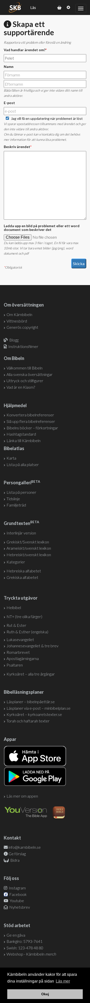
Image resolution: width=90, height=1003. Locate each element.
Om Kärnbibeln (19, 314)
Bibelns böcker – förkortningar (32, 427)
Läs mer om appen (22, 796)
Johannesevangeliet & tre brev (32, 645)
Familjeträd (16, 504)
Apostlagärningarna (22, 658)
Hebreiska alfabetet (23, 570)
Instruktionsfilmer (23, 346)
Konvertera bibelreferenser (30, 414)
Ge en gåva (15, 935)
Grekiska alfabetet (22, 577)
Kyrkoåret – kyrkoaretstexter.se (34, 714)
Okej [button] (45, 994)
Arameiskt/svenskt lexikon (28, 548)
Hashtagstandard (21, 434)
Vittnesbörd (16, 321)
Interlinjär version (21, 532)
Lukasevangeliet (20, 639)
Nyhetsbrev (19, 907)
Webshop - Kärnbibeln (31, 954)
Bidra (15, 860)
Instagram (17, 887)
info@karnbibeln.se (24, 847)
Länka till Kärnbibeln (23, 440)
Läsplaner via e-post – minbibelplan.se (38, 708)
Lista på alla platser (22, 464)
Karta (11, 458)
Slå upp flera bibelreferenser (30, 421)
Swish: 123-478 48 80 (24, 947)
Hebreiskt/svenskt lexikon (28, 554)
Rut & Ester (16, 625)
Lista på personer (21, 492)
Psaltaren (14, 665)
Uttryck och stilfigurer (24, 380)
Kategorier (15, 561)
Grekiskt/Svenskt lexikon (27, 541)
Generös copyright (22, 327)
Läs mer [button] (63, 981)
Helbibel (13, 607)
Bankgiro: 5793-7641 (24, 941)
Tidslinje (13, 498)
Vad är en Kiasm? (20, 387)
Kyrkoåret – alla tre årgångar (30, 673)
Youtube (16, 900)
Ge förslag (17, 853)
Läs (33, 7)
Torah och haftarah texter (28, 720)
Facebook (17, 894)
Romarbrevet (18, 652)
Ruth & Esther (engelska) (27, 631)
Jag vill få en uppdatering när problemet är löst (47, 118)
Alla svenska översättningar (29, 374)
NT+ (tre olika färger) (24, 616)
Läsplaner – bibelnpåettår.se (30, 701)
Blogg (13, 339)
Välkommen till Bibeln (24, 367)
